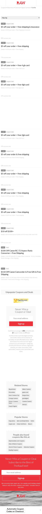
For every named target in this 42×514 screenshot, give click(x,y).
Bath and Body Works (23, 421)
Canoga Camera (13, 398)
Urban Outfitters (21, 424)
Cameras (17, 7)
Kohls (32, 421)
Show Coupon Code (10, 34)
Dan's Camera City (14, 395)
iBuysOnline (12, 389)
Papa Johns (12, 421)
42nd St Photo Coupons (15, 447)
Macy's (30, 424)
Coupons (3, 7)
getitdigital (25, 398)
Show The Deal (8, 262)
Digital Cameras (25, 7)
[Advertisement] (21, 11)
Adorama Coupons (29, 447)
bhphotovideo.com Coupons (16, 441)
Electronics (11, 7)
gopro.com (25, 392)
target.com (12, 424)
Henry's (24, 404)
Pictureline (12, 392)
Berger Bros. (25, 395)
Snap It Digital (13, 406)
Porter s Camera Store (13, 402)
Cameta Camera (26, 401)
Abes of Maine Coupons (15, 444)
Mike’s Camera (26, 389)
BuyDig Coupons (13, 450)
